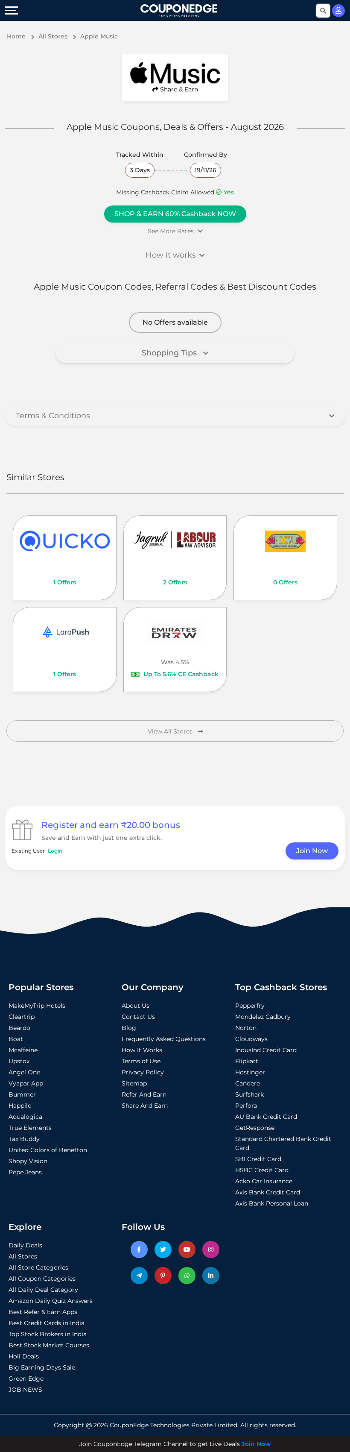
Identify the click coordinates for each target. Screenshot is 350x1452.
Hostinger (250, 1072)
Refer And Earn (144, 1094)
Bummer (22, 1094)
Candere (247, 1083)
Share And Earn (145, 1105)
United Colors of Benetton (48, 1150)
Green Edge (26, 1378)
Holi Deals (24, 1356)
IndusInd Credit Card (266, 1050)
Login (55, 851)
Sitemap (134, 1083)
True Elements (30, 1128)
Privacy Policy (143, 1072)
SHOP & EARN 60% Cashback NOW (175, 214)
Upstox (19, 1061)
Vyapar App (26, 1083)
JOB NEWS (25, 1389)
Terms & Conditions (53, 415)
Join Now (312, 851)
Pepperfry (250, 1005)
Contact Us (138, 1017)
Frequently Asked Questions (164, 1039)
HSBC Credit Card (262, 1170)
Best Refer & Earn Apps (43, 1312)
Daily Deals (25, 1245)
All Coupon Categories (42, 1278)
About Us (135, 1005)
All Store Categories (38, 1267)
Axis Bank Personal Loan (271, 1203)
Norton (246, 1028)
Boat (16, 1039)
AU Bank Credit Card (266, 1117)
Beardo (19, 1028)
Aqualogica (25, 1117)
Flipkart (246, 1061)
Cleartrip (22, 1017)
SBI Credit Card (258, 1159)
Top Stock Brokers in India (48, 1334)
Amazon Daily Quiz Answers (51, 1301)
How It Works (142, 1050)
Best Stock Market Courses (49, 1345)
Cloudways (251, 1039)
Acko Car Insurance (263, 1181)
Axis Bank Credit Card (267, 1192)
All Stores (23, 1256)
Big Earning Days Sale (42, 1367)
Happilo (20, 1105)
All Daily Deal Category (43, 1290)
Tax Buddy (24, 1139)
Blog (129, 1028)
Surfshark (249, 1094)
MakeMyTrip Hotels (37, 1005)
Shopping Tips (170, 353)
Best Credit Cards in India (47, 1323)
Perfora (246, 1105)
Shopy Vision (28, 1161)
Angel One (24, 1072)
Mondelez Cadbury (263, 1017)
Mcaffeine (23, 1050)
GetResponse (254, 1128)
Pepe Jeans (25, 1172)
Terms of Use (141, 1061)
